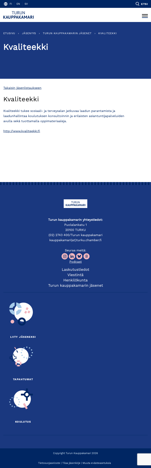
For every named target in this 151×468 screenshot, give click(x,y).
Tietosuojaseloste (49, 463)
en (18, 4)
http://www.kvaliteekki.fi (21, 131)
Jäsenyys (29, 33)
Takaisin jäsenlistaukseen (22, 88)
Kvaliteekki (107, 33)
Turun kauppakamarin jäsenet (67, 33)
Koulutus (23, 422)
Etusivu (9, 33)
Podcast (75, 262)
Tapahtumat (23, 379)
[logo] (19, 15)
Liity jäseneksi (23, 337)
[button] (141, 4)
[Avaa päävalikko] (145, 15)
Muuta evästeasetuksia (97, 463)
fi (11, 4)
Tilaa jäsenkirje (71, 463)
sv (26, 4)
